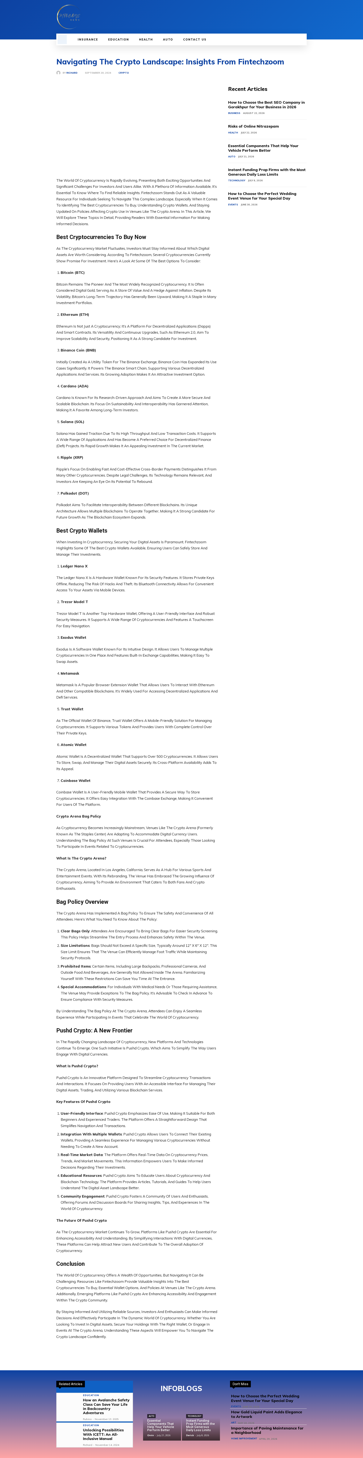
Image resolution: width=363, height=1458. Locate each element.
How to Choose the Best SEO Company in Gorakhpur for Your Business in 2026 (266, 104)
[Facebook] (282, 16)
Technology (236, 180)
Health (233, 132)
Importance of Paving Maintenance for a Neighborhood (267, 1430)
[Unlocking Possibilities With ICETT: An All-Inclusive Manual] (69, 1435)
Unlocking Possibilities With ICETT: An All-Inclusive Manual (103, 1434)
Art (233, 1422)
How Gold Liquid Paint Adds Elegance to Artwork (266, 1414)
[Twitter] (297, 16)
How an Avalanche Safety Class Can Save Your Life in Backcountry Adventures (106, 1406)
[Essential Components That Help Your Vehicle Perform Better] (162, 1422)
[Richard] (59, 73)
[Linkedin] (289, 16)
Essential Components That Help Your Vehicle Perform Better (263, 148)
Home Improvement (244, 1438)
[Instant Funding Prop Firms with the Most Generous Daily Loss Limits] (201, 1422)
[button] (62, 39)
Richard (72, 73)
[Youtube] (304, 16)
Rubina (87, 1419)
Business (234, 113)
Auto (231, 156)
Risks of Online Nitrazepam (253, 126)
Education (91, 1395)
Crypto (123, 73)
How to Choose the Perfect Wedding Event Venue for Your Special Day (262, 196)
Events (233, 204)
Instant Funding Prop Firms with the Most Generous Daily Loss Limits (267, 172)
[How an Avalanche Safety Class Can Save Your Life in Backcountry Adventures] (69, 1405)
